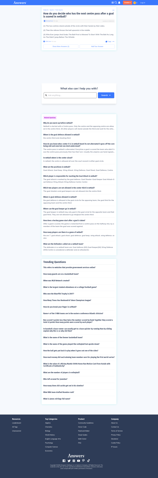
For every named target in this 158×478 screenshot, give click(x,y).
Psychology (49, 443)
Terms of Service (117, 431)
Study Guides (82, 435)
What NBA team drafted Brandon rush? (58, 392)
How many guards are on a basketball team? (61, 274)
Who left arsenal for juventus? (55, 379)
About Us (114, 423)
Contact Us (115, 427)
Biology (47, 431)
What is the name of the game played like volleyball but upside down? (71, 344)
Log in (142, 3)
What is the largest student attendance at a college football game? (70, 287)
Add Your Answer (97, 46)
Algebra (48, 423)
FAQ (79, 443)
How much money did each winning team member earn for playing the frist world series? (79, 357)
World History (50, 435)
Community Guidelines (86, 423)
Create (126, 3)
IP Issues (114, 447)
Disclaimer (114, 439)
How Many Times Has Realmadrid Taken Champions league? (67, 300)
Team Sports (59, 10)
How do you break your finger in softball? (60, 307)
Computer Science (51, 447)
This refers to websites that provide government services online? (69, 267)
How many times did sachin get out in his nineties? (63, 385)
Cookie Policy (115, 443)
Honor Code (82, 427)
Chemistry (48, 427)
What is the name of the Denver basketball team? (63, 337)
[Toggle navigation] (113, 2)
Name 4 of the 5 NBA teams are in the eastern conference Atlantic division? (73, 313)
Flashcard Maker (84, 431)
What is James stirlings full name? (56, 399)
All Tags (15, 427)
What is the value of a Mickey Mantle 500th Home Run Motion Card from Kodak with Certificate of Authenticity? (76, 365)
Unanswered (16, 431)
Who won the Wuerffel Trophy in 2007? (58, 294)
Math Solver (82, 439)
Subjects (45, 10)
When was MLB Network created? (56, 280)
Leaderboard (16, 423)
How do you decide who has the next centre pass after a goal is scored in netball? (78, 15)
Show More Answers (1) (61, 46)
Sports (52, 10)
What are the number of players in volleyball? (61, 372)
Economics (48, 451)
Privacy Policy (115, 435)
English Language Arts (53, 439)
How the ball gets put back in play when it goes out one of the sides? (70, 350)
